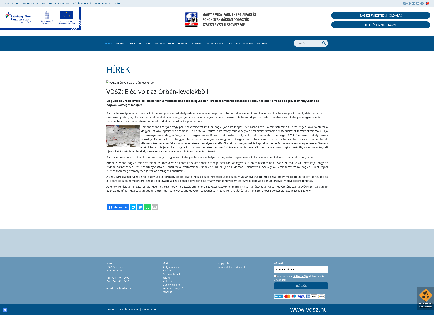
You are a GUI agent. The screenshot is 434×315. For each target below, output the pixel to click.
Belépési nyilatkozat (381, 25)
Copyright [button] (224, 263)
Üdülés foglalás (82, 3)
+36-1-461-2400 (120, 277)
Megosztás (120, 207)
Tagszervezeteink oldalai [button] (381, 15)
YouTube (47, 3)
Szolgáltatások (125, 43)
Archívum (197, 43)
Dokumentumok (163, 43)
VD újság (114, 3)
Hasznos (144, 43)
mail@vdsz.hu (123, 288)
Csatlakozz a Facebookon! (22, 3)
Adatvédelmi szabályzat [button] (231, 267)
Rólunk (182, 43)
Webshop (101, 3)
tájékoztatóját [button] (300, 276)
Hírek (108, 43)
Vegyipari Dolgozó (241, 43)
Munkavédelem (216, 43)
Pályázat (261, 43)
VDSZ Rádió (62, 3)
